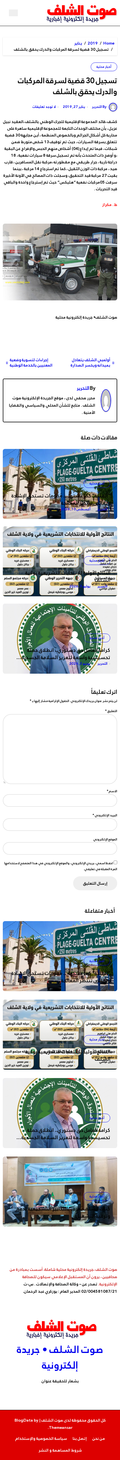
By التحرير (99, 107)
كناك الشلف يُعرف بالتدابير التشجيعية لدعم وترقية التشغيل (63, 1212)
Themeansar (61, 1427)
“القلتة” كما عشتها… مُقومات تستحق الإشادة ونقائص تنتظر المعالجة (60, 499)
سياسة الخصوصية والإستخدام (41, 1438)
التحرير (83, 388)
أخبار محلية (104, 67)
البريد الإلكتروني (105, 815)
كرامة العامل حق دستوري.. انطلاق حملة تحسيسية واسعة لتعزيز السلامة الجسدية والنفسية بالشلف (65, 657)
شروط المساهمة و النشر (60, 1450)
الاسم (112, 791)
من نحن (98, 1438)
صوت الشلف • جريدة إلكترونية (60, 1357)
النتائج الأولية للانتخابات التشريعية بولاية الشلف (67, 576)
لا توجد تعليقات (44, 107)
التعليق (111, 711)
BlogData (24, 1420)
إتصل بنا (80, 1438)
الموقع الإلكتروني (105, 839)
